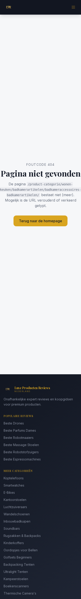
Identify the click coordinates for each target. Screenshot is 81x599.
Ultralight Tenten (16, 572)
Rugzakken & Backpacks (22, 536)
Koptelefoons (14, 478)
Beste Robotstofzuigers (21, 452)
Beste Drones (14, 423)
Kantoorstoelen (15, 500)
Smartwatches (14, 485)
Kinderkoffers (14, 543)
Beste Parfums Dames (20, 430)
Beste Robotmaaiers (19, 438)
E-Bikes (9, 492)
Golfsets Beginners (18, 557)
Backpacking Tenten (19, 564)
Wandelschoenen (17, 514)
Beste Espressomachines (22, 459)
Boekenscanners (16, 586)
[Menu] (73, 7)
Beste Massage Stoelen (21, 445)
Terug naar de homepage (40, 221)
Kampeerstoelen (16, 579)
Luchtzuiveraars (15, 507)
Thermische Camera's (20, 593)
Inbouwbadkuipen (17, 521)
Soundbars (12, 528)
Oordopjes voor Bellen (21, 550)
